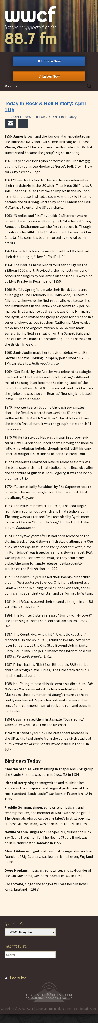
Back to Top (18, 977)
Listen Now (51, 76)
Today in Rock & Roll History (58, 117)
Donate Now (51, 61)
